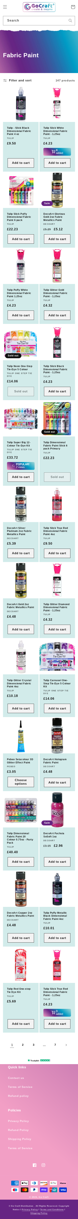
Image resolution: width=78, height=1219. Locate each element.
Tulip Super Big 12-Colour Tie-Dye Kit (18, 444)
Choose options (21, 781)
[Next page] (66, 1045)
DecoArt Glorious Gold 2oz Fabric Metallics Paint (54, 217)
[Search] (70, 20)
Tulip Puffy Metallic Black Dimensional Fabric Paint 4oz (55, 915)
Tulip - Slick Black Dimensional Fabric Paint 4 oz (19, 131)
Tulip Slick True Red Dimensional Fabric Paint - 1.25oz (55, 991)
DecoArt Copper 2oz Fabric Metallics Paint (20, 914)
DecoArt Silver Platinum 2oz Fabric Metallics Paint (19, 531)
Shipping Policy (19, 1139)
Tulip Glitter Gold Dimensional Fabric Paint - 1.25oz (55, 293)
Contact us (16, 1077)
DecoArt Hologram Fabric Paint (55, 761)
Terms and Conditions (52, 1209)
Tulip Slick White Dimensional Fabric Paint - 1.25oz (55, 131)
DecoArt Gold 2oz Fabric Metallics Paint (20, 606)
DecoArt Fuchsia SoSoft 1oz (53, 835)
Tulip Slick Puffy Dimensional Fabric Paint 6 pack (19, 217)
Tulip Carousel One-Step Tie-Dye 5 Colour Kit (57, 683)
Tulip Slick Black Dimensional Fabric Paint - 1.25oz (55, 369)
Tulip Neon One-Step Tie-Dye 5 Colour (19, 368)
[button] (5, 7)
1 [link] (12, 1045)
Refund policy (18, 1095)
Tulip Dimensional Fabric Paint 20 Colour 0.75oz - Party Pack (20, 838)
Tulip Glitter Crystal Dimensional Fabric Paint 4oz (19, 683)
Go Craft (44, 1197)
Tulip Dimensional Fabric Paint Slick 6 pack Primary (55, 445)
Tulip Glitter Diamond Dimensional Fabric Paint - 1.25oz (56, 607)
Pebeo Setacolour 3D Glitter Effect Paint (20, 761)
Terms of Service (20, 1086)
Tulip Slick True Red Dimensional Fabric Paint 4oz (55, 531)
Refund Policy (18, 1130)
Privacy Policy (18, 1121)
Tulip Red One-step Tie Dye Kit (19, 990)
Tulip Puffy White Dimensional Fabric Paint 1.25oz (19, 293)
